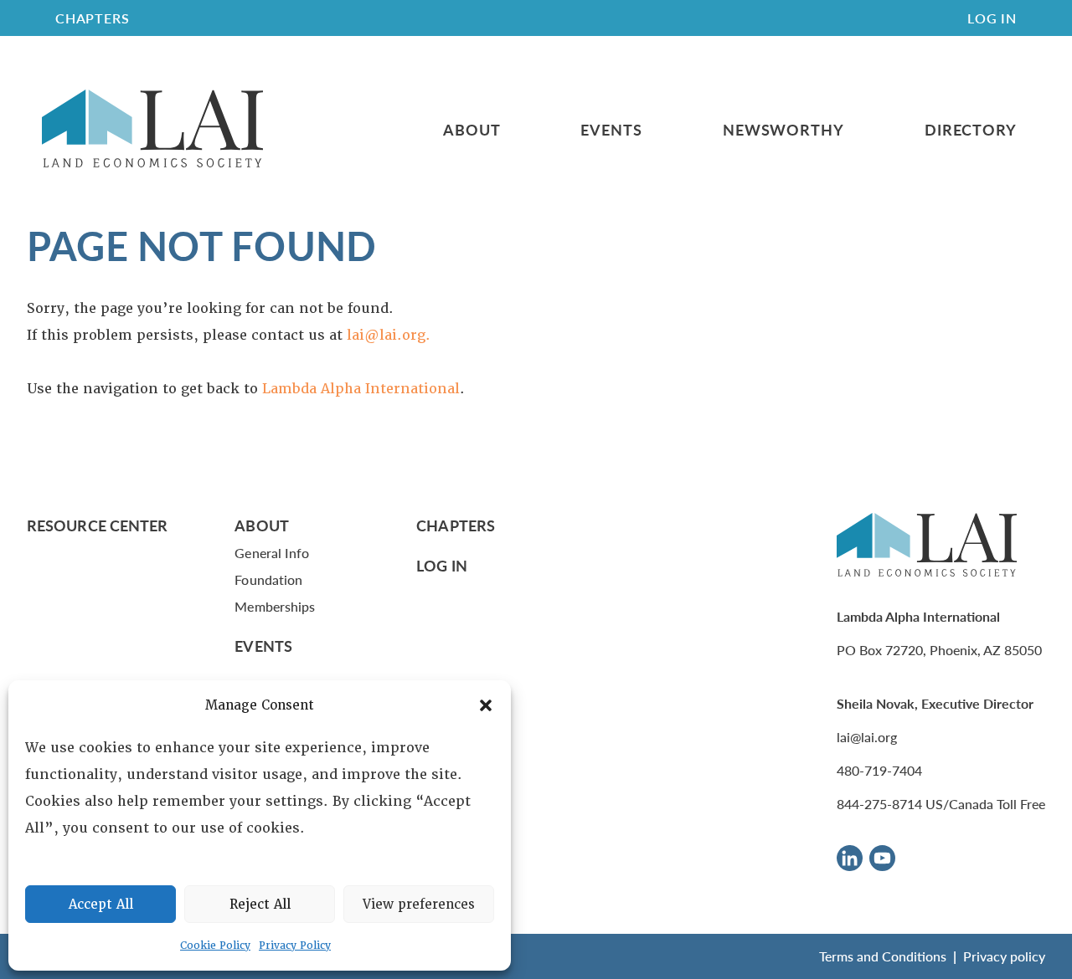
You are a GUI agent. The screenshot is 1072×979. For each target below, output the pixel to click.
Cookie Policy (215, 945)
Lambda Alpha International (361, 388)
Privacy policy (1004, 956)
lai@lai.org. (388, 335)
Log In (992, 18)
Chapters (455, 525)
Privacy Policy (295, 945)
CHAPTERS (92, 18)
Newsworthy (783, 129)
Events (611, 129)
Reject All (260, 904)
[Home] (152, 129)
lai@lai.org (867, 736)
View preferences (419, 904)
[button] (485, 705)
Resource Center (97, 525)
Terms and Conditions (882, 956)
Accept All (101, 904)
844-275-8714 (879, 803)
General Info (271, 552)
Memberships (274, 606)
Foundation (268, 579)
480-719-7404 (879, 770)
